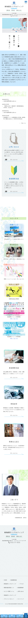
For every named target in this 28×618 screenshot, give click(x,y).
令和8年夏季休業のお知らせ (10, 101)
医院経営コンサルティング (10, 583)
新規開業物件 (21, 587)
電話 (4, 616)
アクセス (22, 583)
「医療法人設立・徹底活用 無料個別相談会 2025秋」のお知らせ (14, 106)
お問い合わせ (21, 591)
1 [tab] (12, 31)
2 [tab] (13, 31)
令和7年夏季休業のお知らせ (10, 112)
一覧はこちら (23, 123)
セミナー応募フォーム (9, 591)
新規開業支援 (14, 580)
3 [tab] (14, 31)
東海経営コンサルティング (10, 595)
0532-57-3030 (15, 15)
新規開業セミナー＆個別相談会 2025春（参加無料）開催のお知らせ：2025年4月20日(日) (14, 118)
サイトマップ (21, 599)
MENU (26, 3)
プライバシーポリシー (9, 599)
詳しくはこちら (14, 159)
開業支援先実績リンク (9, 587)
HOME (5, 580)
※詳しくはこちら (14, 318)
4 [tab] (16, 31)
